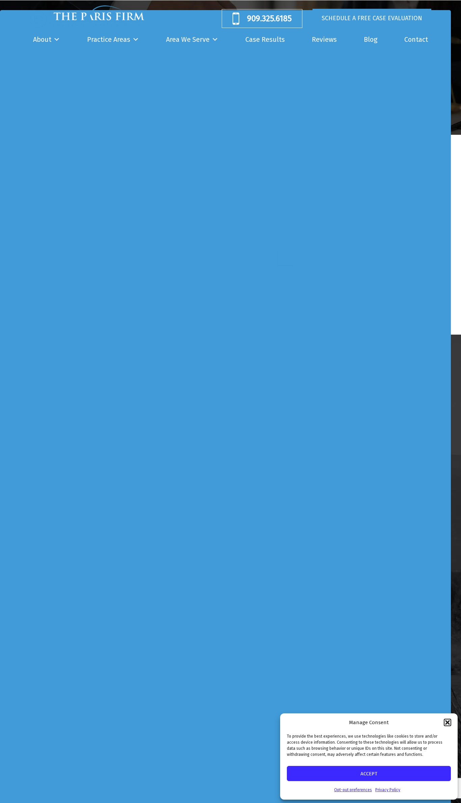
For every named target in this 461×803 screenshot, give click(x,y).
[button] (447, 722)
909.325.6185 (269, 18)
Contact (416, 39)
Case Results (265, 39)
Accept (368, 774)
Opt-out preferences (353, 789)
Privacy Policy (387, 789)
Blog (370, 39)
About (42, 39)
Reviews (324, 39)
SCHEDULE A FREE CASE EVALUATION (372, 18)
